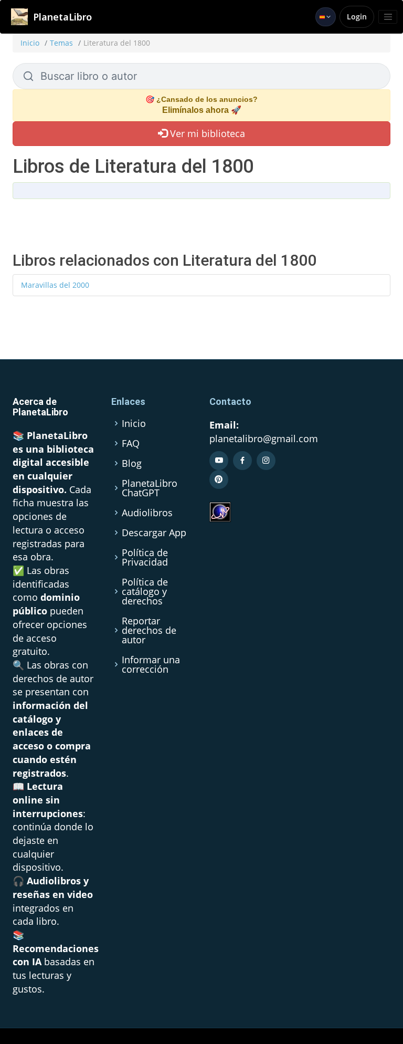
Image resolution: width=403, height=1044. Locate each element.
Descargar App (154, 532)
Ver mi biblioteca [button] (206, 133)
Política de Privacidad (145, 557)
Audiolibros (147, 512)
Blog (132, 463)
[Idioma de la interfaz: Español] (325, 16)
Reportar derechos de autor (149, 630)
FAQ (131, 443)
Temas (61, 43)
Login (357, 17)
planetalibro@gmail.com (263, 438)
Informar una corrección (151, 664)
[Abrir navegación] (387, 17)
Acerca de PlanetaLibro (40, 406)
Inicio (29, 43)
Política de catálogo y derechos (145, 591)
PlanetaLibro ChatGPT (149, 487)
